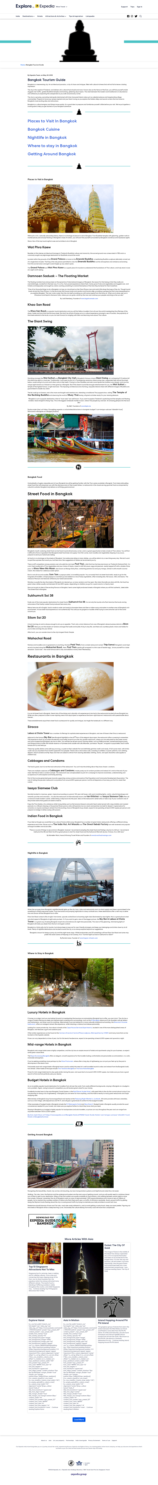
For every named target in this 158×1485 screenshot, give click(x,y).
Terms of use (106, 1440)
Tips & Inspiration (76, 16)
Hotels (40, 16)
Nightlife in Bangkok (47, 137)
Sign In (139, 7)
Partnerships (70, 1440)
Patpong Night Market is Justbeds (87, 1099)
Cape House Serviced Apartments (79, 1028)
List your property (58, 1440)
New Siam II (88, 1104)
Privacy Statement (94, 1440)
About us (44, 1440)
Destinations (28, 16)
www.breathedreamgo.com (101, 835)
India (18, 16)
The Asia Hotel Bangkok (85, 1069)
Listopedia (90, 16)
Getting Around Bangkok (52, 153)
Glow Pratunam (67, 1061)
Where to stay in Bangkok (52, 145)
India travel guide (81, 1440)
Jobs (49, 1440)
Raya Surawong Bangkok (40, 1056)
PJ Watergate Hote (73, 1104)
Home (23, 65)
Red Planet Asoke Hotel (82, 1091)
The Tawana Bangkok (66, 1069)
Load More (79, 1419)
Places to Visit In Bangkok (52, 120)
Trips (132, 7)
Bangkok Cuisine (44, 129)
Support (124, 7)
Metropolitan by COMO (100, 1033)
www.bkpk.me (86, 406)
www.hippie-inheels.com (89, 938)
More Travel (60, 7)
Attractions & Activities (54, 16)
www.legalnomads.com (89, 298)
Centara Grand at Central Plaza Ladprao (74, 1033)
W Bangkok (95, 1020)
